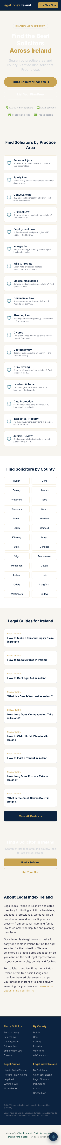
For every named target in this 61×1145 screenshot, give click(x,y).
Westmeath (17, 593)
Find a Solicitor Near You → (30, 82)
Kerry (44, 499)
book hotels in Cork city (30, 1133)
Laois (44, 575)
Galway (17, 490)
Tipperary (17, 509)
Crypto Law (39, 1093)
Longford (44, 584)
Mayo (44, 537)
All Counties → (40, 1055)
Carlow (44, 593)
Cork (44, 480)
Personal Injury (12, 1032)
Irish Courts (39, 1083)
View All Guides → (30, 816)
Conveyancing (11, 1041)
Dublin (16, 480)
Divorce (8, 1055)
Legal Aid (9, 1079)
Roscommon (44, 556)
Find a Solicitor (30, 862)
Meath (16, 518)
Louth (17, 527)
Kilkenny (16, 537)
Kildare (44, 509)
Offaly (17, 584)
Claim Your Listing (42, 1074)
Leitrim (16, 575)
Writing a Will (11, 1083)
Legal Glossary (41, 1079)
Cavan (44, 565)
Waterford (16, 499)
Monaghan (16, 565)
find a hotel (21, 1136)
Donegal (44, 546)
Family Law (10, 1037)
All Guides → (10, 1088)
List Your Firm (48, 5)
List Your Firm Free (30, 94)
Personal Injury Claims (15, 1074)
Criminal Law (10, 1046)
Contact (37, 1088)
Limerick (44, 490)
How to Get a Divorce (15, 1070)
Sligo (16, 556)
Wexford (44, 527)
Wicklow (44, 518)
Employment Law (13, 1050)
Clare (17, 546)
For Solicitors (40, 1070)
